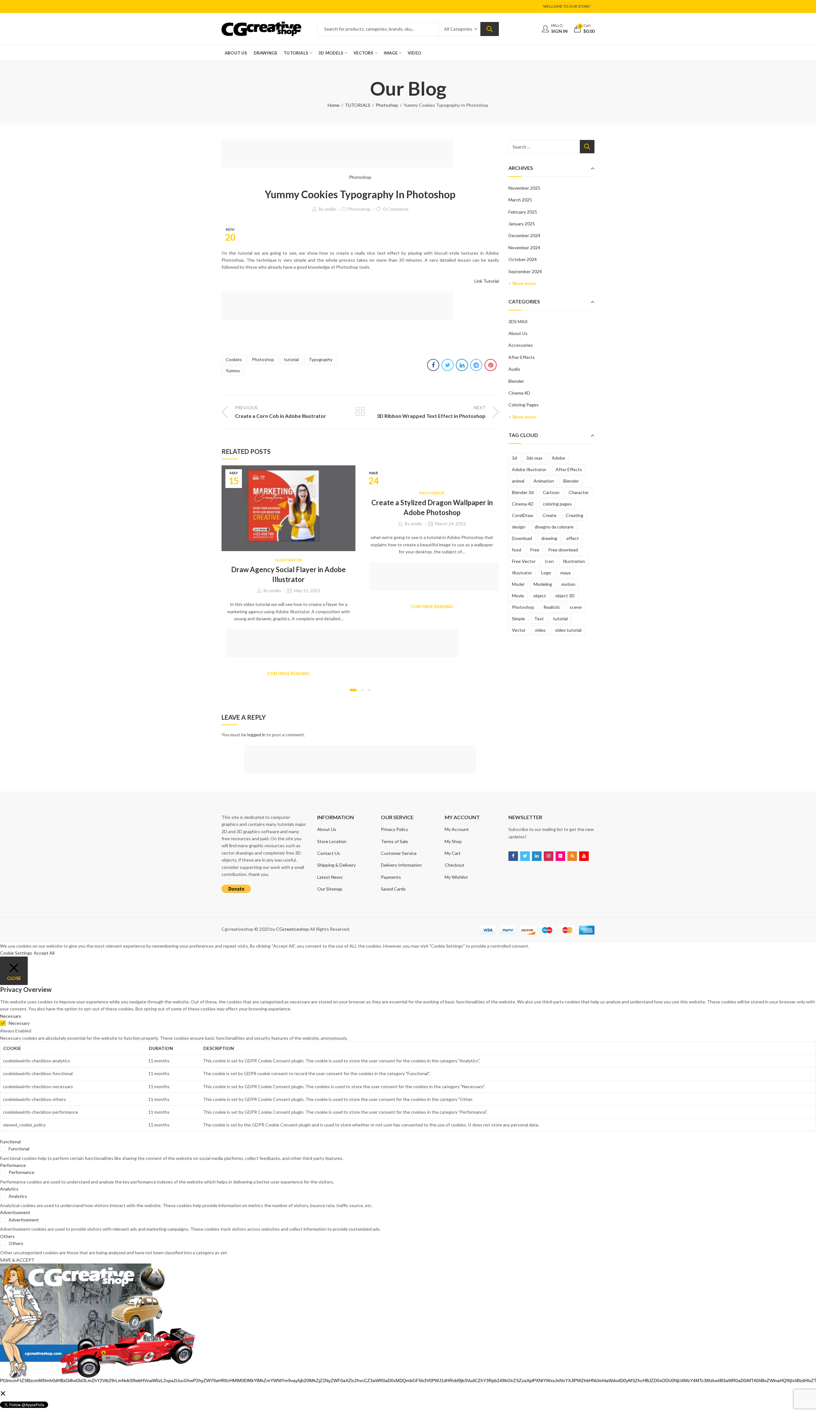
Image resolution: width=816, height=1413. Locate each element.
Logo (546, 572)
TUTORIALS (357, 105)
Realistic (551, 607)
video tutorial (568, 630)
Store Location (331, 841)
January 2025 (521, 223)
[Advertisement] (339, 154)
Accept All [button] (44, 953)
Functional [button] (10, 1141)
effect (572, 538)
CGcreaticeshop (292, 929)
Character (579, 492)
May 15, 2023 (307, 590)
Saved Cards (393, 889)
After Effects (521, 357)
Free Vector (524, 561)
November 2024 (524, 247)
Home (333, 105)
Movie (518, 595)
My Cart (453, 853)
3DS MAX (518, 321)
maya (565, 572)
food (516, 549)
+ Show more (522, 283)
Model (518, 584)
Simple (518, 618)
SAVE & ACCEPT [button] (17, 1260)
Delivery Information (401, 865)
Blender (516, 381)
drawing (549, 538)
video (540, 630)
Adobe (558, 458)
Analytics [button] (9, 1188)
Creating (574, 515)
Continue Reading (288, 673)
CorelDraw (522, 515)
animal (518, 481)
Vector (519, 630)
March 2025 (520, 199)
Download (522, 538)
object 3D (565, 595)
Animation (544, 481)
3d (514, 458)
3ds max (534, 458)
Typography (320, 359)
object (539, 595)
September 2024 (525, 271)
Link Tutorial (486, 281)
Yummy (233, 370)
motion (568, 584)
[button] (353, 690)
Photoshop (387, 105)
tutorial (291, 359)
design (518, 526)
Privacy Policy (394, 829)
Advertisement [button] (15, 1212)
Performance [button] (13, 1165)
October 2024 (522, 259)
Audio (514, 369)
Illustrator (288, 559)
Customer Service (399, 853)
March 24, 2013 (450, 523)
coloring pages (557, 503)
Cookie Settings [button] (16, 953)
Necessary (19, 1023)
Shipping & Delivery (336, 865)
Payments (391, 877)
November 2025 (524, 188)
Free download (563, 549)
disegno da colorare (554, 526)
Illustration (574, 561)
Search (489, 29)
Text (539, 618)
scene (576, 607)
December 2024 (524, 235)
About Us (518, 333)
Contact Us (328, 853)
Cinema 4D (519, 393)
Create (550, 515)
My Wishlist (456, 877)
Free (534, 549)
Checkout (454, 865)
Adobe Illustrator (529, 469)
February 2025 (522, 212)
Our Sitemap (329, 889)
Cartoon (551, 492)
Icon (549, 561)
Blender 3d (523, 492)
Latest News (330, 877)
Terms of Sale (394, 841)
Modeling (543, 584)
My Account (457, 829)
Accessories (520, 345)
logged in (256, 734)
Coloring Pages (523, 404)
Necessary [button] (10, 1016)
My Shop (453, 841)
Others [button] (7, 1236)
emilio (330, 209)
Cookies (234, 359)
